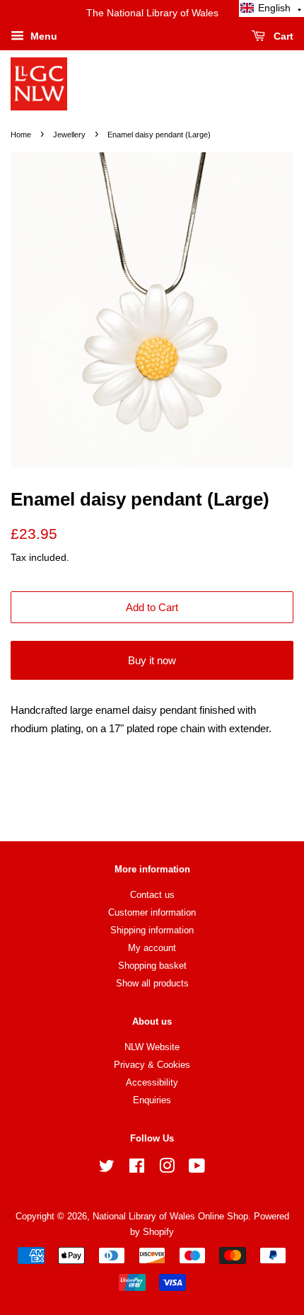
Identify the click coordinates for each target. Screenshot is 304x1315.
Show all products (152, 983)
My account (152, 948)
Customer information (152, 912)
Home (21, 134)
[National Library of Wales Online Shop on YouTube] (197, 1168)
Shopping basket (152, 965)
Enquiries (152, 1100)
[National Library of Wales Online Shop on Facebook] (137, 1168)
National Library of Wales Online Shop (170, 1216)
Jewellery (69, 134)
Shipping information (152, 930)
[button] (271, 8)
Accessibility (152, 1082)
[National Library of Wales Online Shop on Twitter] (107, 1168)
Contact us (152, 894)
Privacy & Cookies (152, 1064)
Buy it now (152, 660)
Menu (42, 36)
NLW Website (152, 1047)
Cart (282, 36)
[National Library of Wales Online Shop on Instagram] (167, 1168)
